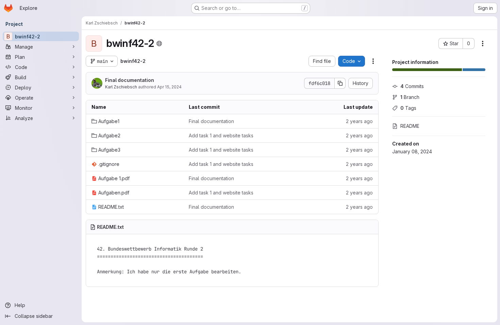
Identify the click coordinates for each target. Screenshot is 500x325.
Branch (409, 97)
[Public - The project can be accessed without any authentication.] (159, 43)
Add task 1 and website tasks (221, 135)
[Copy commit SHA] (340, 83)
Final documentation (129, 80)
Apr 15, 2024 (169, 86)
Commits (412, 86)
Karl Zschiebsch (121, 86)
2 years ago (359, 121)
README (409, 126)
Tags (408, 108)
